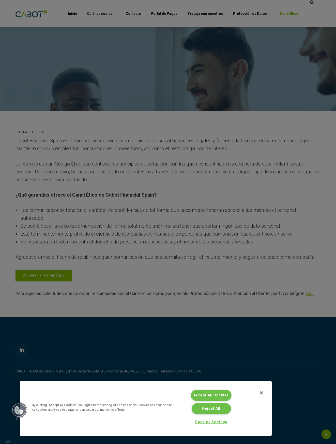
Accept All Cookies (211, 395)
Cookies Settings (211, 422)
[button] (19, 410)
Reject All (211, 409)
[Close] (261, 393)
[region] (146, 408)
